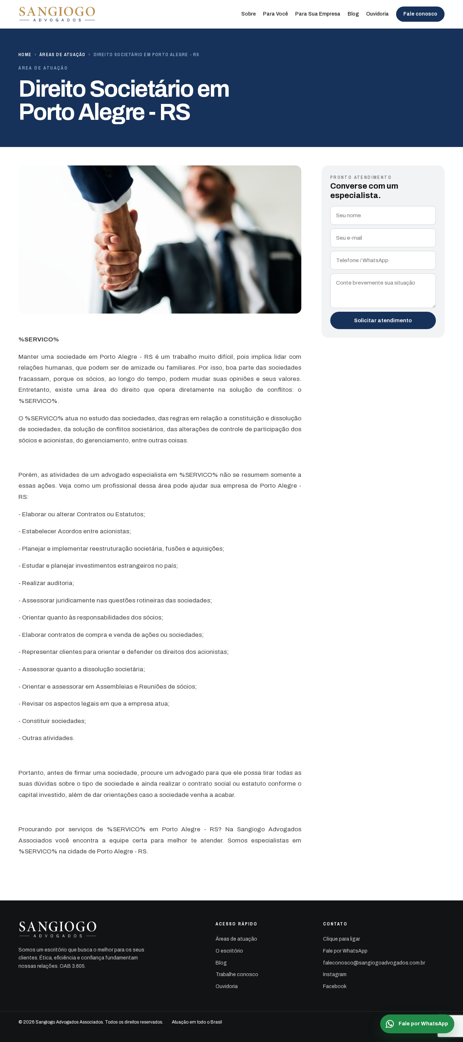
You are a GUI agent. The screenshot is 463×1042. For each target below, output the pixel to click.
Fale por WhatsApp (345, 951)
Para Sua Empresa (317, 14)
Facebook (335, 986)
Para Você (275, 14)
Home (24, 55)
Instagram (335, 974)
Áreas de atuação (62, 55)
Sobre (248, 14)
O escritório (229, 951)
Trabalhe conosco (237, 974)
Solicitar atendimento (383, 320)
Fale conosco (420, 14)
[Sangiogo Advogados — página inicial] (57, 14)
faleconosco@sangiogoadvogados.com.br (374, 963)
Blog (353, 14)
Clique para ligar (341, 939)
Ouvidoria (377, 14)
